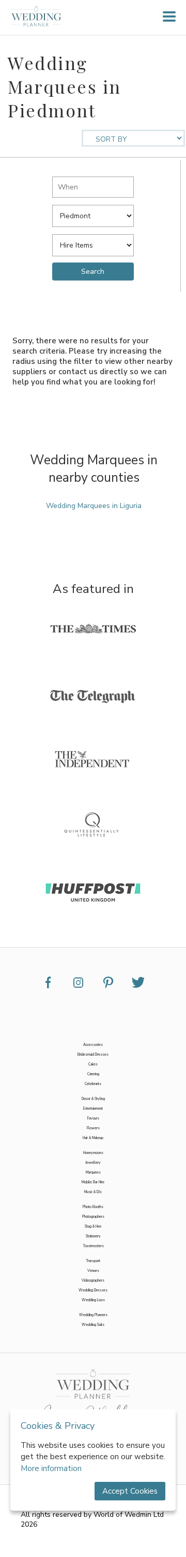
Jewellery (93, 1162)
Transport (93, 1260)
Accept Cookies (130, 1491)
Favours (93, 1118)
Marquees (93, 1172)
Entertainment (93, 1108)
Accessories (93, 1044)
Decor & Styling (93, 1098)
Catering (93, 1074)
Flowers (93, 1128)
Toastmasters (93, 1246)
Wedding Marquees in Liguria (94, 506)
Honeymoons (93, 1152)
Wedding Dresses (93, 1290)
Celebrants (93, 1083)
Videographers (93, 1280)
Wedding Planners (93, 1315)
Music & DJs (93, 1191)
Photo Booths (93, 1206)
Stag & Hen (93, 1226)
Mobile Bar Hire (93, 1182)
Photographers (93, 1216)
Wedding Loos (93, 1300)
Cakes (93, 1064)
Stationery (93, 1236)
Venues (93, 1270)
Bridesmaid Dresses (93, 1054)
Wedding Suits (93, 1324)
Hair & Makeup (93, 1137)
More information (51, 1468)
